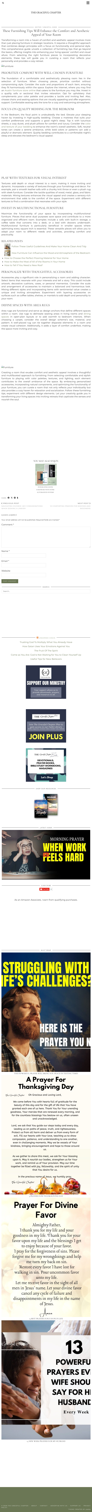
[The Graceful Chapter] (46, 13)
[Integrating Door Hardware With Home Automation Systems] (46, 475)
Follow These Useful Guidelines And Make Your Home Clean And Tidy (49, 246)
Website (5, 571)
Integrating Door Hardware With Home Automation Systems (45, 489)
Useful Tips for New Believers (46, 659)
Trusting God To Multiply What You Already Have (46, 642)
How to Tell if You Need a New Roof (23, 265)
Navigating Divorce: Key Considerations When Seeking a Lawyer (22, 505)
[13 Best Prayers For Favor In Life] (46, 1257)
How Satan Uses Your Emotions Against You (46, 646)
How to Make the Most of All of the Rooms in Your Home (34, 261)
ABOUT (34, 1506)
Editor (38, 27)
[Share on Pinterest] (14, 498)
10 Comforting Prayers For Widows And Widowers (70, 505)
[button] (89, 3)
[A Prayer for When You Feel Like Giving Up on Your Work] (46, 854)
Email (5, 561)
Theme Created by (80, 1509)
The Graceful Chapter (18, 1506)
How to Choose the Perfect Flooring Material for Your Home (36, 258)
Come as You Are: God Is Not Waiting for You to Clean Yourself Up (46, 655)
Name (5, 551)
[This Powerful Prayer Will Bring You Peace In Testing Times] (46, 1012)
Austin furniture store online (20, 90)
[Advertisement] (46, 156)
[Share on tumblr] (17, 498)
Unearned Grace (47, 638)
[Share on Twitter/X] (11, 498)
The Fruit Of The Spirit (46, 650)
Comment (7, 524)
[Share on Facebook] (8, 498)
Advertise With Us (59, 1506)
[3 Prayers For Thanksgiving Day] (46, 1134)
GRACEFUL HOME (50, 27)
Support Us (75, 1506)
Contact (44, 1506)
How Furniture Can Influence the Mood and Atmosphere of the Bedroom (51, 253)
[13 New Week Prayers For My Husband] (46, 1380)
